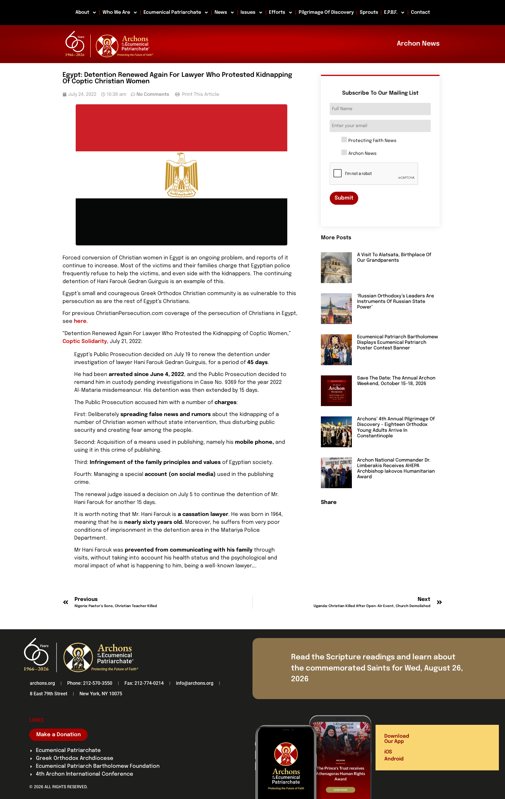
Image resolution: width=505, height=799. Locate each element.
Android (394, 759)
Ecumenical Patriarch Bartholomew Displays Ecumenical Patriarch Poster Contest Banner (397, 342)
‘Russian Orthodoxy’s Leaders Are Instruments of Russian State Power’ (395, 302)
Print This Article (200, 94)
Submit (344, 198)
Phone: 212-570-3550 (89, 683)
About (82, 12)
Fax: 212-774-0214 (144, 683)
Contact (420, 12)
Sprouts (369, 12)
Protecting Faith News (372, 141)
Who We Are (116, 12)
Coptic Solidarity (85, 341)
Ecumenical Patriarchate (172, 12)
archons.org (42, 683)
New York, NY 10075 (100, 693)
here (80, 321)
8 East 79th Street (48, 693)
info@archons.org (194, 683)
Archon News (362, 154)
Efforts (277, 12)
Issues (248, 12)
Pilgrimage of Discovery (326, 12)
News (221, 12)
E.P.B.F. (390, 12)
